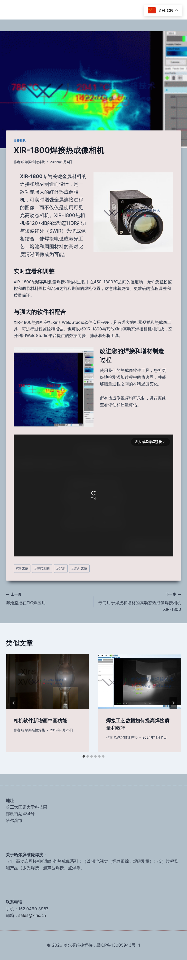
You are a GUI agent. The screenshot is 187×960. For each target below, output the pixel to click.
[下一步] (173, 703)
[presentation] (47, 681)
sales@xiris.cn (32, 915)
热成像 (22, 568)
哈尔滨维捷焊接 (33, 162)
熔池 (60, 568)
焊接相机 (20, 140)
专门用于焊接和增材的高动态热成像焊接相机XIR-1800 (139, 602)
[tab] (84, 756)
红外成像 (79, 568)
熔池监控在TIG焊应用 (26, 598)
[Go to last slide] (14, 703)
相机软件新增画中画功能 (40, 720)
